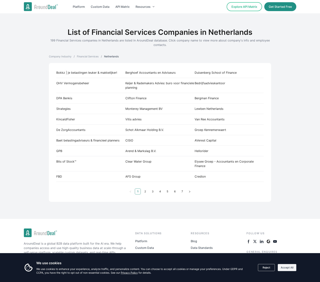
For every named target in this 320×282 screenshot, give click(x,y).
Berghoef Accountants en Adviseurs (150, 72)
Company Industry (60, 56)
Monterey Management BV (144, 109)
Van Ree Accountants (209, 119)
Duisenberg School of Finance (216, 72)
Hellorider (201, 151)
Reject (266, 267)
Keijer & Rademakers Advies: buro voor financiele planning (159, 85)
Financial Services (88, 56)
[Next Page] (190, 191)
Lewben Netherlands (209, 109)
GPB (59, 151)
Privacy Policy (129, 272)
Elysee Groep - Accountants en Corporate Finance (224, 164)
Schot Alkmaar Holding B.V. (144, 130)
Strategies (63, 109)
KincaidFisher (65, 119)
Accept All (287, 267)
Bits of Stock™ (66, 161)
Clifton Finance (135, 98)
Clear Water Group (138, 161)
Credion (200, 176)
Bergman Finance (207, 98)
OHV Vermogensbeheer (72, 83)
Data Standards (202, 248)
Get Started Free (280, 7)
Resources (143, 7)
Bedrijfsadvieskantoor (210, 83)
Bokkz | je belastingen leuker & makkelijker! (86, 72)
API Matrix (122, 7)
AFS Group (133, 176)
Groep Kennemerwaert (210, 130)
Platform (79, 7)
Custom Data (100, 7)
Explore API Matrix (244, 7)
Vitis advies (133, 119)
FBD (59, 176)
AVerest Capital (205, 140)
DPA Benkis (64, 98)
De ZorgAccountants (70, 130)
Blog (194, 241)
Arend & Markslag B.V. (140, 151)
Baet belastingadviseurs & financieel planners (87, 140)
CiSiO (129, 140)
